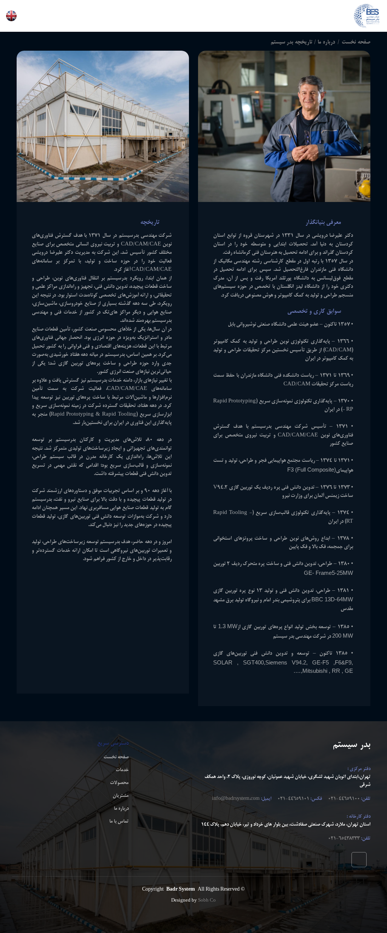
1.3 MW (227, 626)
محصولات (119, 783)
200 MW (342, 635)
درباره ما (121, 809)
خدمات (122, 770)
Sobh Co (207, 900)
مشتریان (120, 796)
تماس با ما (118, 821)
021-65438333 (344, 838)
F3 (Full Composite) (311, 469)
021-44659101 (293, 799)
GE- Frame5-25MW (328, 573)
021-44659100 (344, 799)
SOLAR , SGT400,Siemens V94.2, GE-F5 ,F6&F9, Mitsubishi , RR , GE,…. (283, 666)
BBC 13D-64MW (332, 599)
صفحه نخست (356, 42)
